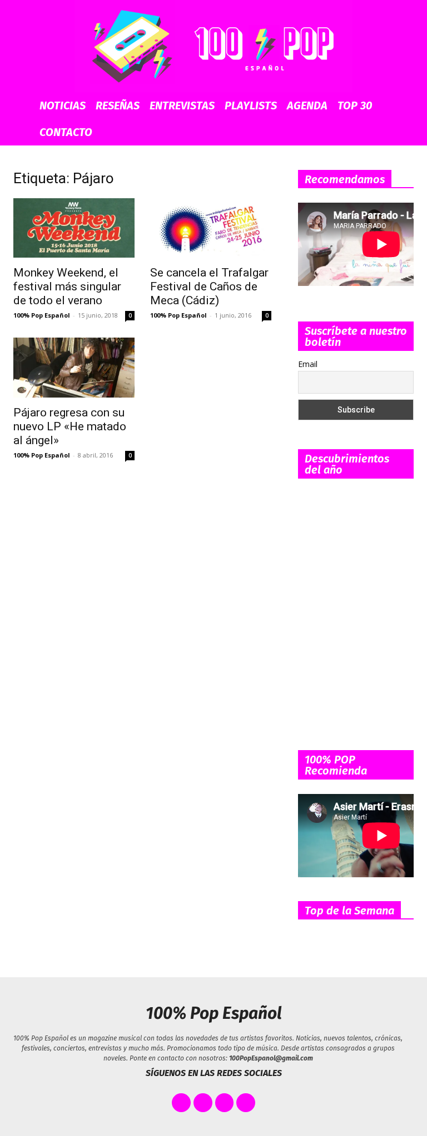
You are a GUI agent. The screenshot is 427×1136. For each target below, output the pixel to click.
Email (307, 364)
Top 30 (355, 105)
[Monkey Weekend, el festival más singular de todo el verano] (74, 228)
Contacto (65, 132)
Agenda (307, 105)
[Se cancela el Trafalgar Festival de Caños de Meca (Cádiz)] (210, 228)
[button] (406, 105)
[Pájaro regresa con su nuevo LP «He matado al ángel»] (74, 368)
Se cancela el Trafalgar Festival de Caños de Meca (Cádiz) (209, 286)
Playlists (251, 105)
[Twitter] (202, 1102)
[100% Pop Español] (213, 46)
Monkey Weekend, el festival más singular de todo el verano (67, 286)
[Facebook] (181, 1102)
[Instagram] (224, 1102)
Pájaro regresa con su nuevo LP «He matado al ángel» (69, 426)
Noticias (62, 105)
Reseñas (118, 105)
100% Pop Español (41, 315)
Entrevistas (182, 105)
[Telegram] (245, 1102)
